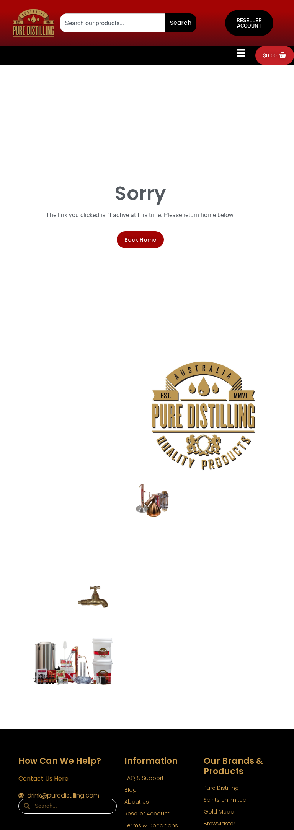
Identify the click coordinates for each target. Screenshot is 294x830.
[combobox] (112, 22)
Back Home (140, 240)
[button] (241, 53)
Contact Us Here (43, 778)
